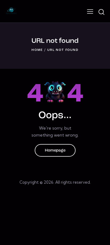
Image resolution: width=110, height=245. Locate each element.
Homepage (55, 151)
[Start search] (101, 12)
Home (37, 50)
